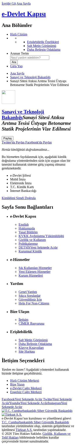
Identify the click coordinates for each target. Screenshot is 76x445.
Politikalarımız (28, 243)
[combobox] (29, 57)
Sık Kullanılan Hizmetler (35, 268)
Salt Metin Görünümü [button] (33, 340)
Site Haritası (27, 351)
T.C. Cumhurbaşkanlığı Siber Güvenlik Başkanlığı (35, 422)
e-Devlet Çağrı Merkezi (26, 388)
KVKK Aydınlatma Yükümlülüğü (41, 236)
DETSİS (38, 247)
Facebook (22, 399)
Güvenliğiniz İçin (30, 299)
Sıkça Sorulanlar (30, 295)
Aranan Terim (19, 53)
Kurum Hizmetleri (31, 275)
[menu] (42, 44)
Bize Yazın (17, 384)
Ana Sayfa (23, 3)
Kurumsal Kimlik (30, 251)
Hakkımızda (27, 228)
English (24, 224)
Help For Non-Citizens (34, 303)
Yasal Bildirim (28, 232)
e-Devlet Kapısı (24, 14)
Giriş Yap (16, 66)
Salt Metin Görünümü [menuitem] (41, 46)
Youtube (28, 403)
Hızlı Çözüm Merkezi (24, 380)
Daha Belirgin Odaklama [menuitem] (43, 49)
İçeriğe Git (9, 3)
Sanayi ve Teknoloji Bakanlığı (30, 77)
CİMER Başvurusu (31, 323)
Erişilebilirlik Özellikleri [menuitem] (43, 42)
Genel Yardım (28, 292)
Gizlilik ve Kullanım (32, 240)
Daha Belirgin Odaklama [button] (35, 344)
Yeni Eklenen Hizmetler (34, 271)
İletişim (23, 319)
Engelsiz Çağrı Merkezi (26, 392)
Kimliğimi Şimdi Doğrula (19, 198)
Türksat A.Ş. (24, 430)
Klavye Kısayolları (31, 347)
